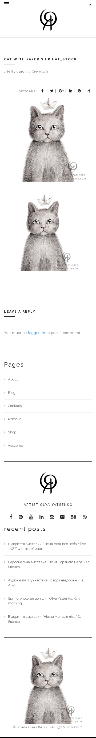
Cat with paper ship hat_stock (40, 59)
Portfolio (14, 419)
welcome (15, 446)
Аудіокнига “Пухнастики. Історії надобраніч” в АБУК (46, 582)
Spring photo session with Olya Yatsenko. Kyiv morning (44, 600)
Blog (11, 393)
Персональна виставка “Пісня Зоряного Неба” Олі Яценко (49, 564)
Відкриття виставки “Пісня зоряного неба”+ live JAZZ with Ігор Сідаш (47, 546)
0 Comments (39, 71)
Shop (12, 432)
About (13, 379)
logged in (36, 333)
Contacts (15, 406)
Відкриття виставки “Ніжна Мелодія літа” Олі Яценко (45, 619)
